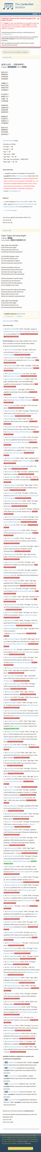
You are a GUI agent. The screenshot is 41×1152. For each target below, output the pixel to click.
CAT (12, 240)
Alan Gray (10, 596)
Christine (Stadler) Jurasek (14, 684)
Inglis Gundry (11, 620)
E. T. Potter (10, 787)
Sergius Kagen (11, 692)
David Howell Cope (12, 485)
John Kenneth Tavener (13, 962)
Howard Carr (10, 472)
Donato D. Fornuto (12, 562)
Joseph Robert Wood (13, 1041)
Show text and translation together (15, 52)
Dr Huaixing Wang (21, 176)
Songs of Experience (32, 331)
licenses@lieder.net (6, 34)
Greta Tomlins (11, 993)
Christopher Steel (12, 932)
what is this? (20, 314)
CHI (15, 240)
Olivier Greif (10, 612)
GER (21, 240)
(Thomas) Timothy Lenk (14, 710)
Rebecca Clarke (11, 477)
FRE (18, 240)
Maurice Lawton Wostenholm (15, 1047)
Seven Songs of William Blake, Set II (14, 644)
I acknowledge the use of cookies (20, 1148)
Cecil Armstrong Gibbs (13, 581)
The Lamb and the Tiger (20, 662)
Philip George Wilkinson (14, 1033)
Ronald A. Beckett (12, 397)
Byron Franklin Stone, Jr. (14, 943)
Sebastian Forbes (12, 554)
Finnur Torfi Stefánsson (13, 546)
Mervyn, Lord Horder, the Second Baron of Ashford (22, 668)
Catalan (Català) (13, 1062)
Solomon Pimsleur (12, 776)
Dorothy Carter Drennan (14, 517)
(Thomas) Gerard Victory (14, 1007)
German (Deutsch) (13, 1084)
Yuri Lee (9, 697)
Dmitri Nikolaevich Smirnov (15, 877)
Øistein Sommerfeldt (13, 911)
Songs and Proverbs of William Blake (14, 442)
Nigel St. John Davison (13, 509)
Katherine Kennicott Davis (14, 501)
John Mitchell (11, 744)
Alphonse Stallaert (12, 922)
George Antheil (11, 366)
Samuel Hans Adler (12, 358)
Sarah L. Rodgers (12, 822)
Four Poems (33, 557)
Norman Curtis (11, 493)
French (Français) (13, 1076)
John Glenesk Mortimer (14, 760)
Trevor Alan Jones (12, 676)
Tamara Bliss (10, 405)
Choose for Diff (7, 230)
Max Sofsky (10, 906)
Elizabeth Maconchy (13, 721)
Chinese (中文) (12, 1068)
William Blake (11, 329)
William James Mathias (13, 731)
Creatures (16, 726)
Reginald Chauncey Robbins (15, 814)
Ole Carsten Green (12, 604)
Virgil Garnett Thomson (14, 978)
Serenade (29, 360)
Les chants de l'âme (28, 615)
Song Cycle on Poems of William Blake (18, 432)
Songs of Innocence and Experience (14, 331)
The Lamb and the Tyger (24, 591)
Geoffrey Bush (11, 458)
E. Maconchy (9, 316)
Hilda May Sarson (12, 848)
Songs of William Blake (10, 522)
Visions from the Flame (18, 747)
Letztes (9, 1030)
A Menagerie (25, 461)
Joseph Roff (10, 830)
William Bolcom (11, 411)
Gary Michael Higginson (14, 639)
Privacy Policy (23, 1141)
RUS (24, 240)
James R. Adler (11, 350)
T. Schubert (19, 316)
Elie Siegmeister (11, 866)
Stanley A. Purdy (11, 790)
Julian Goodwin (11, 589)
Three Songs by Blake (23, 652)
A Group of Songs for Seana (29, 808)
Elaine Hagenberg (12, 628)
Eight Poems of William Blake (19, 400)
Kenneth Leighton (12, 703)
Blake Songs (24, 533)
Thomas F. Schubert (12, 856)
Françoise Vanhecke (13, 1001)
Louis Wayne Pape (12, 768)
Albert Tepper (11, 967)
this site (28, 1143)
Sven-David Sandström (13, 838)
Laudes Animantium (32, 705)
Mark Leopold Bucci (13, 448)
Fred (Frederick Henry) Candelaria (17, 466)
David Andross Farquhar (14, 530)
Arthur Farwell (11, 538)
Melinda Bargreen (12, 389)
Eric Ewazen (10, 525)
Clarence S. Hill (11, 649)
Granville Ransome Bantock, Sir (16, 379)
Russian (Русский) (13, 1100)
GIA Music (14, 633)
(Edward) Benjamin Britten (15, 437)
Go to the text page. (11, 210)
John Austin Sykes (12, 948)
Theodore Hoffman (12, 657)
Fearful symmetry (27, 890)
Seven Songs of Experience (26, 1012)
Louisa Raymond (12, 806)
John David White (12, 1017)
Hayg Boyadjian (11, 427)
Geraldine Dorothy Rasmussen (16, 798)
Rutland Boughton (12, 419)
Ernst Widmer (11, 1025)
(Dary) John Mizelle (12, 752)
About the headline (8, 321)
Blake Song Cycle (12, 376)
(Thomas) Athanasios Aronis (15, 373)
